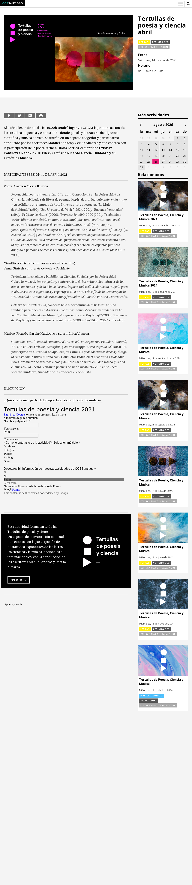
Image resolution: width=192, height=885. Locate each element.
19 (156, 155)
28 (170, 161)
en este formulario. (87, 400)
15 (177, 150)
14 (170, 150)
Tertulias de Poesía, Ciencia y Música (161, 350)
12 (156, 150)
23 (184, 155)
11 (148, 150)
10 (141, 150)
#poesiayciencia (13, 604)
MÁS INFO (16, 579)
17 (141, 155)
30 (184, 161)
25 (148, 161)
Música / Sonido (151, 695)
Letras (143, 42)
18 (148, 155)
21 (170, 155)
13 (163, 150)
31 (141, 167)
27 (163, 161)
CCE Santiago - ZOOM (153, 47)
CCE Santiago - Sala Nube (158, 236)
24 (141, 161)
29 (177, 161)
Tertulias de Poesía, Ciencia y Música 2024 (161, 217)
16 (184, 150)
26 (156, 161)
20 (163, 155)
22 (177, 155)
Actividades (160, 42)
